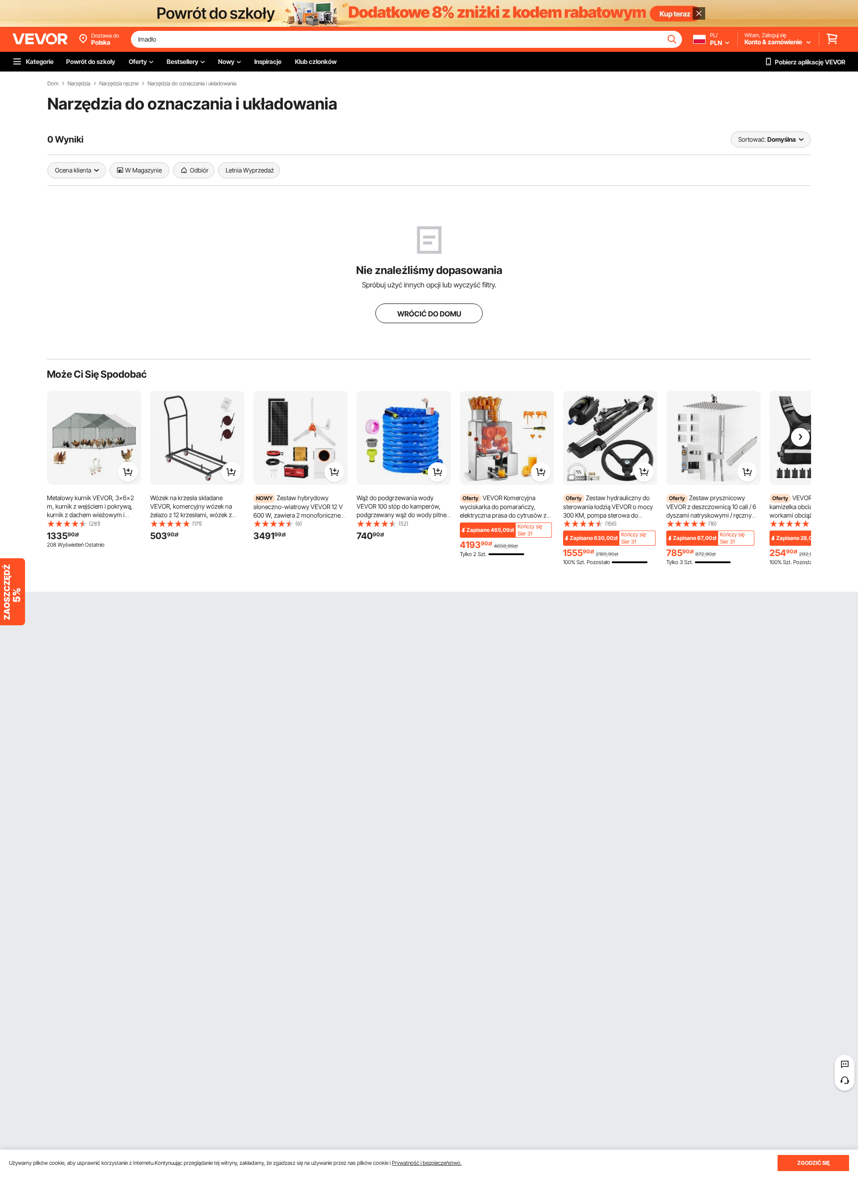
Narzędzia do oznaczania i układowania (191, 83)
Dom (53, 83)
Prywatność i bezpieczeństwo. (427, 1162)
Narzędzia (78, 83)
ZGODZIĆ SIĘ (813, 1162)
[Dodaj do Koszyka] (128, 472)
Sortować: (751, 139)
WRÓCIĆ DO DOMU (429, 313)
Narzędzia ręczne (119, 83)
